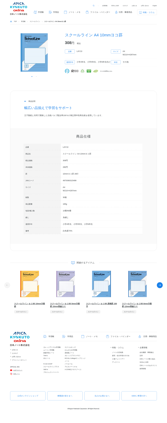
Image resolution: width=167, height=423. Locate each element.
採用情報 (143, 369)
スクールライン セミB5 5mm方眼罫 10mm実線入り (65, 305)
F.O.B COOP (47, 364)
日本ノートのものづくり (148, 365)
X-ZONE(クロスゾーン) (73, 369)
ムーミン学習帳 (48, 350)
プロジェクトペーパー (51, 372)
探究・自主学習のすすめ (120, 355)
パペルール (69, 364)
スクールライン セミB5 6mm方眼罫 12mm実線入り (137, 305)
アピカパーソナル (71, 367)
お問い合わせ (145, 5)
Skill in (45, 369)
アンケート (116, 362)
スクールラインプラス (51, 367)
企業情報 (104, 5)
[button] (160, 285)
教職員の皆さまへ (64, 396)
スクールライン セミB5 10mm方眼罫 (29, 305)
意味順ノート (69, 353)
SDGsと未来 (115, 5)
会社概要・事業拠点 (147, 352)
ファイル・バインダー (100, 12)
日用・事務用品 (125, 12)
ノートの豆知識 (117, 352)
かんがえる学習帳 (71, 350)
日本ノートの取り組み (147, 359)
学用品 (56, 12)
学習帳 (41, 12)
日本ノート (16, 374)
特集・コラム (149, 12)
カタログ (125, 5)
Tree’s (45, 355)
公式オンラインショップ (27, 396)
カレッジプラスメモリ (72, 355)
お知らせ (134, 5)
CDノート (46, 358)
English (155, 5)
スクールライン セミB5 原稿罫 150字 (101, 305)
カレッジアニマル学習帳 (52, 347)
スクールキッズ (70, 347)
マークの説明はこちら (106, 71)
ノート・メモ (74, 12)
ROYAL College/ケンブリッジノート (75, 359)
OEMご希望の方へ (139, 396)
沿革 (141, 355)
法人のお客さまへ (102, 396)
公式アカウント (17, 370)
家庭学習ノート (48, 353)
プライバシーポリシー (19, 360)
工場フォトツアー (118, 359)
